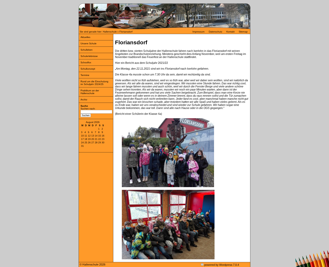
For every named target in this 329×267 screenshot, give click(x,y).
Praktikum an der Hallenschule (90, 92)
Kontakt (230, 31)
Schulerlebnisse (89, 56)
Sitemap (243, 31)
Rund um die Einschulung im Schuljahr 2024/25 (94, 83)
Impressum (198, 31)
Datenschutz (215, 31)
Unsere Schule (88, 43)
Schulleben (87, 49)
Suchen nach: (88, 108)
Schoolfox (86, 62)
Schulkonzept (88, 68)
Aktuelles (85, 37)
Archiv (84, 99)
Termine (85, 75)
